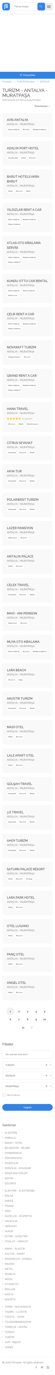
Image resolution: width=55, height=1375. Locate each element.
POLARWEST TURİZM (22, 500)
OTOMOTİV (11, 1284)
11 (23, 1027)
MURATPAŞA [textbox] (12, 1086)
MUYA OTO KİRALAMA (23, 642)
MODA (8, 1279)
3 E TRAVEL (15, 812)
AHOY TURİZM (17, 840)
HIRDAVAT (11, 1226)
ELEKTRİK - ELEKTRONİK (20, 1190)
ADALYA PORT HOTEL (23, 148)
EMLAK (9, 1195)
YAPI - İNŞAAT (13, 1342)
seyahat (12, 452)
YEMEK (9, 1347)
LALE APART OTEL (20, 755)
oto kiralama (14, 129)
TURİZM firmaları (26, 81)
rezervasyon (33, 424)
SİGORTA (10, 1299)
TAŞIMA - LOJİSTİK (16, 1311)
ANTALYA (45, 81)
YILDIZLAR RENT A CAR (24, 210)
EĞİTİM (9, 1178)
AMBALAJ (10, 1137)
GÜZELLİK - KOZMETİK (18, 1216)
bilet (21, 424)
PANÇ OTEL (15, 954)
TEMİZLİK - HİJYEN (16, 1327)
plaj (21, 680)
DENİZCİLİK (11, 1163)
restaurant (13, 158)
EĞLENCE (10, 1183)
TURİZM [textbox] (10, 1065)
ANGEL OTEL (16, 983)
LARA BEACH (16, 670)
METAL (9, 1269)
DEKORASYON (13, 1158)
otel (24, 158)
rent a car (13, 295)
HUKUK (9, 1231)
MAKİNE (9, 1264)
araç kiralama (14, 224)
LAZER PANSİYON (20, 528)
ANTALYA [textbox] (10, 1075)
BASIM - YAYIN (13, 1142)
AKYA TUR (14, 471)
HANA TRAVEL (17, 409)
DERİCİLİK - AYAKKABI (18, 1168)
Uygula (27, 1107)
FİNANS (9, 1206)
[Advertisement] (27, 42)
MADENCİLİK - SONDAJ (18, 1258)
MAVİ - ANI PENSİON (22, 613)
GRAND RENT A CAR (22, 376)
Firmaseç (7, 81)
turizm (27, 129)
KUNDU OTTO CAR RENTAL (27, 281)
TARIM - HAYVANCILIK (18, 1306)
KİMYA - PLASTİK (15, 1248)
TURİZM (9, 1337)
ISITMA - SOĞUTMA (16, 1236)
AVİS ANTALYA (17, 120)
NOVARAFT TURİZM (21, 347)
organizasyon (14, 357)
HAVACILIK (11, 1221)
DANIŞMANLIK (13, 1153)
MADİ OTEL (15, 727)
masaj (29, 879)
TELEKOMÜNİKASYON (18, 1322)
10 (44, 1019)
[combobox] (27, 1065)
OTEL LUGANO (18, 926)
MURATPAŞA (27, 124)
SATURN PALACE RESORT (26, 869)
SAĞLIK (9, 1294)
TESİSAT (10, 1332)
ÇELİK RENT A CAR (20, 314)
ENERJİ (9, 1200)
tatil (28, 191)
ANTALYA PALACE (20, 556)
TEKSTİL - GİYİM (14, 1316)
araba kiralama (40, 129)
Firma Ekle (29, 75)
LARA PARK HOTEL (21, 897)
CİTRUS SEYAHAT (20, 443)
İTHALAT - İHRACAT (16, 1241)
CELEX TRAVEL (18, 585)
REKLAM (10, 1289)
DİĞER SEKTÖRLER (16, 1173)
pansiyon (13, 538)
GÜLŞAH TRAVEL (19, 784)
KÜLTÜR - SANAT (15, 1253)
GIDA (8, 1211)
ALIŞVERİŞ (11, 1132)
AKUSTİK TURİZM (20, 698)
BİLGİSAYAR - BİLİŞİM (17, 1147)
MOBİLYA (10, 1274)
